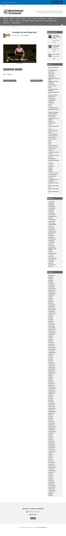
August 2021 (51, 373)
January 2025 (51, 306)
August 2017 (51, 452)
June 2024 (50, 318)
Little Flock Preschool (21, 18)
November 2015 (52, 487)
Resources (5, 20)
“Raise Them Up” (56, 54)
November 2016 (52, 467)
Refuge (50, 168)
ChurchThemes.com (43, 527)
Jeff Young (51, 251)
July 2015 (50, 493)
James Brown (51, 256)
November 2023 (52, 329)
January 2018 (51, 444)
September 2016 (52, 470)
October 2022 (51, 350)
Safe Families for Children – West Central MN (32, 20)
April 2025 (51, 301)
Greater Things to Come (50, 20)
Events (29, 18)
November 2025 (52, 290)
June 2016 (50, 475)
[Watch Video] (53, 42)
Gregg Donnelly (52, 206)
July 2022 (50, 355)
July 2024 (50, 316)
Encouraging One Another (54, 109)
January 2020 (51, 405)
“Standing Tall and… (15, 26)
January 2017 (51, 464)
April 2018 (51, 439)
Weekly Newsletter (15, 22)
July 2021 (50, 375)
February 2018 (51, 442)
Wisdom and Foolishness (54, 191)
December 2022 (52, 347)
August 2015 (51, 492)
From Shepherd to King (36, 80)
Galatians (51, 121)
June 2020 (50, 396)
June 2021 (50, 377)
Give (56, 18)
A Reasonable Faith (52, 70)
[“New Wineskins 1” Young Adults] (50, 47)
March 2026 (51, 283)
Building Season (52, 96)
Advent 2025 (51, 75)
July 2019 (50, 414)
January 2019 (51, 424)
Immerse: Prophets (52, 139)
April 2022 (51, 360)
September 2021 (52, 372)
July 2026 (50, 277)
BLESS (50, 87)
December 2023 (52, 327)
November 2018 (52, 428)
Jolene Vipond (51, 235)
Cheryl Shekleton (52, 219)
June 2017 (50, 456)
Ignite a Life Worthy (53, 130)
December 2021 (52, 367)
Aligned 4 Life (51, 77)
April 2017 (51, 459)
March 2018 (51, 441)
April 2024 (51, 321)
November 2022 (52, 349)
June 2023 (50, 337)
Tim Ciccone (51, 226)
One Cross (51, 164)
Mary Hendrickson (52, 239)
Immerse (50, 132)
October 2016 (51, 469)
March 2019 (51, 421)
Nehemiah (51, 163)
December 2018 (52, 426)
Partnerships (50, 18)
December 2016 (52, 465)
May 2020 (50, 398)
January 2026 (51, 286)
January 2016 (51, 483)
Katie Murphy (51, 204)
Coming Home (51, 98)
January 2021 (51, 385)
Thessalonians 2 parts (53, 179)
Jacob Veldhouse (52, 208)
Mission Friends (52, 158)
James (50, 140)
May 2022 (50, 359)
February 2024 (51, 324)
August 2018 (51, 433)
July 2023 (50, 336)
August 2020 (51, 393)
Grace (50, 124)
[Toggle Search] (3, 6)
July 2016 (50, 474)
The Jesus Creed (52, 176)
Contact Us (17, 20)
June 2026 (50, 278)
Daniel (50, 104)
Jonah (50, 143)
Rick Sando (51, 266)
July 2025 (50, 296)
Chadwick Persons (52, 231)
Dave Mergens (51, 209)
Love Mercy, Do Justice (53, 155)
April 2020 (51, 400)
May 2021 (50, 378)
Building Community (53, 95)
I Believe (50, 129)
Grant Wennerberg (52, 224)
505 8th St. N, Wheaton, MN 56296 (33, 509)
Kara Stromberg (52, 223)
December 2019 (52, 406)
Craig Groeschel (52, 221)
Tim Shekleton (26, 35)
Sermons (35, 18)
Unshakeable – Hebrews (53, 182)
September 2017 (52, 451)
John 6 (50, 142)
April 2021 (51, 380)
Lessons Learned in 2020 (53, 152)
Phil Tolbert (51, 211)
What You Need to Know (54, 188)
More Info (33, 518)
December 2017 (52, 446)
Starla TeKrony (52, 227)
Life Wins (50, 153)
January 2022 (51, 365)
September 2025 (52, 293)
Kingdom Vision (52, 148)
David (50, 106)
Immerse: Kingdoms (53, 135)
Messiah (50, 157)
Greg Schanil (51, 203)
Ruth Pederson (52, 240)
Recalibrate (51, 166)
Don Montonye (52, 259)
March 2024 (51, 323)
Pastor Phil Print (52, 214)
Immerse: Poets (52, 137)
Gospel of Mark (52, 123)
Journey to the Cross (53, 147)
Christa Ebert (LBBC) (53, 258)
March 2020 (51, 401)
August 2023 (51, 334)
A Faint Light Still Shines (54, 67)
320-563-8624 (34, 514)
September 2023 (52, 332)
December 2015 (52, 485)
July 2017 (50, 454)
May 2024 (50, 319)
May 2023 (50, 339)
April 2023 (51, 341)
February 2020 (51, 403)
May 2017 (50, 457)
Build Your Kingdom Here (54, 92)
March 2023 (51, 342)
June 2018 (50, 436)
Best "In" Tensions (52, 86)
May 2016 (50, 477)
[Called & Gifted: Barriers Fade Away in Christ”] (50, 37)
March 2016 (51, 480)
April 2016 (51, 479)
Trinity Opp (51, 255)
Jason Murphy (51, 245)
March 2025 (51, 303)
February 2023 (51, 344)
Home (4, 26)
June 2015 (50, 495)
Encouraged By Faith (53, 107)
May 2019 (50, 418)
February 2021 (51, 383)
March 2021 (51, 382)
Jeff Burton (51, 218)
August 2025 (51, 295)
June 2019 (50, 416)
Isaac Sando (51, 261)
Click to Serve (6, 22)
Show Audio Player (9, 69)
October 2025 (51, 291)
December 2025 (52, 288)
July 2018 (50, 434)
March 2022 (51, 362)
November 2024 (52, 309)
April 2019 (51, 419)
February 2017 (51, 462)
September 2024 (52, 313)
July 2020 (50, 395)
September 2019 (52, 411)
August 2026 (51, 275)
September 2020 (52, 391)
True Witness (51, 181)
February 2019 (51, 423)
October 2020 (51, 390)
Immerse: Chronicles (53, 134)
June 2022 (50, 357)
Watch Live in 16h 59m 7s (57, 2)
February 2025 (51, 304)
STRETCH (50, 171)
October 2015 (51, 488)
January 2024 (51, 326)
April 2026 (51, 281)
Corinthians (51, 102)
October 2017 (51, 449)
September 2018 (52, 431)
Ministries (11, 18)
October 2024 (51, 311)
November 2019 (52, 408)
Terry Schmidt (51, 242)
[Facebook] (62, 25)
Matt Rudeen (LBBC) (53, 253)
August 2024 (51, 314)
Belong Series (51, 84)
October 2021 (51, 370)
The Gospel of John (52, 174)
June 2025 (50, 298)
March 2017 (51, 460)
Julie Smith (51, 243)
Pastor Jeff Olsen (52, 247)
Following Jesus (52, 116)
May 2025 (50, 300)
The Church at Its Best (53, 173)
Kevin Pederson (52, 229)
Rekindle (50, 169)
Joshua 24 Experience (53, 145)
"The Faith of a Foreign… (10, 80)
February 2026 (51, 285)
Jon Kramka (51, 263)
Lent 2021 (50, 150)
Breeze (11, 20)
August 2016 (51, 472)
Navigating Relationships (54, 160)
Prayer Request (42, 18)
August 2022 (51, 354)
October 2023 (51, 331)
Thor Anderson (52, 213)
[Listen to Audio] (55, 42)
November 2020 (52, 388)
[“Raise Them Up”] (50, 56)
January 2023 (51, 346)
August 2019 (51, 413)
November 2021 (52, 368)
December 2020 (52, 387)
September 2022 (52, 352)
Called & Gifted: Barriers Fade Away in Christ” (57, 37)
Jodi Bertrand (51, 237)
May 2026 (50, 280)
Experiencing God (52, 115)
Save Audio (19, 69)
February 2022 (51, 364)
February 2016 (51, 482)
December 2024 (52, 308)
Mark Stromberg (52, 264)
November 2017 (52, 447)
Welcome (5, 18)
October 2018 (51, 429)
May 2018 (50, 437)
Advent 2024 (51, 73)
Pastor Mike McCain (53, 216)
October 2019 (51, 410)
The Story (10, 74)
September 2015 (52, 490)
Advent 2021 (51, 72)
